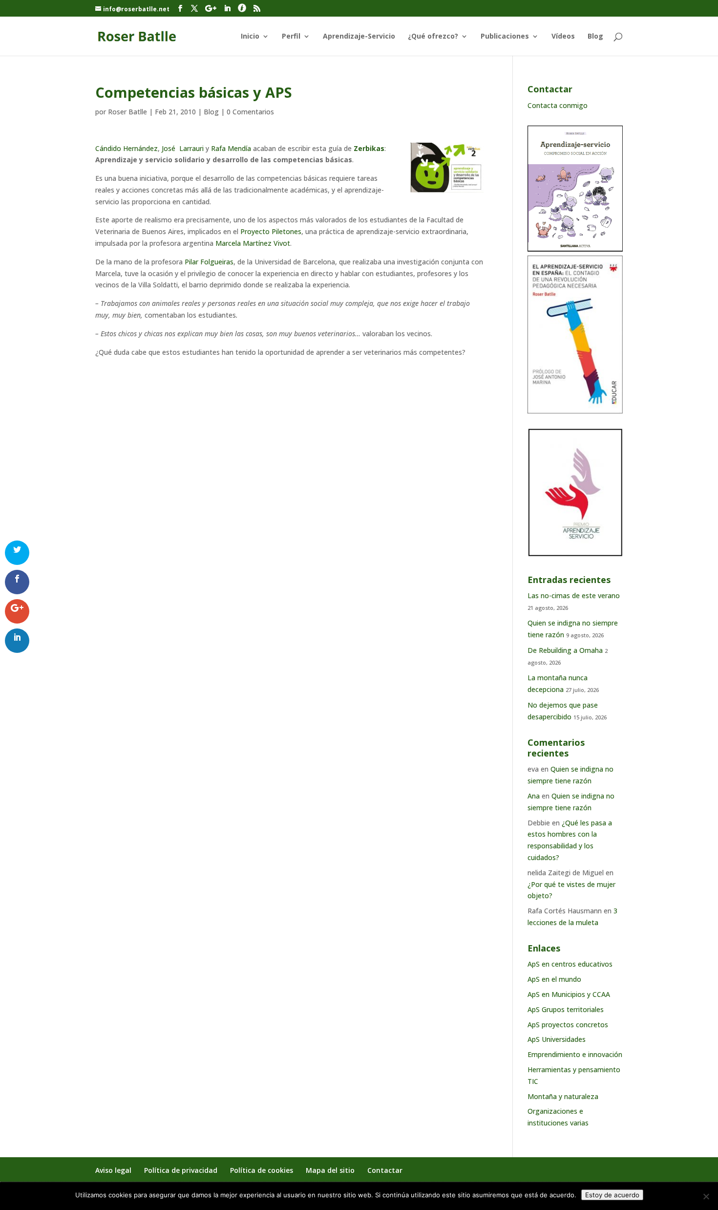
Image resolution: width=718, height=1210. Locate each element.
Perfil (291, 37)
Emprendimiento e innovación (575, 1054)
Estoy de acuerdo (612, 1195)
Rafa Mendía (232, 148)
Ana (534, 795)
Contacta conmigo (558, 105)
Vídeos (563, 37)
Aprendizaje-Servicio (359, 37)
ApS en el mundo (554, 979)
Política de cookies (261, 1170)
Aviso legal (113, 1170)
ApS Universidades (557, 1039)
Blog (595, 37)
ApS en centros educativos (570, 964)
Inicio (250, 37)
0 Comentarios (250, 111)
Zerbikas (369, 148)
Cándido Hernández (126, 148)
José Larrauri (184, 148)
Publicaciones (505, 37)
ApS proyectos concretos (568, 1024)
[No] (706, 1196)
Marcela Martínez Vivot (252, 243)
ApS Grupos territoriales (566, 1009)
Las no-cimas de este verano (574, 595)
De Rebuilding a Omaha (565, 650)
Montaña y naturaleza (563, 1096)
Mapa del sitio (330, 1170)
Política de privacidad (180, 1170)
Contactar (384, 1170)
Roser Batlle (127, 111)
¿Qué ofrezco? (433, 37)
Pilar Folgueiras (209, 261)
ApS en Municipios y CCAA (569, 994)
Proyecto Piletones (270, 231)
